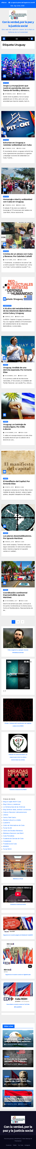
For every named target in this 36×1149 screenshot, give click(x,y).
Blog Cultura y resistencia (11, 804)
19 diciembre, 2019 (11, 375)
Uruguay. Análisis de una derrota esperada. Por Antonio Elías (17, 369)
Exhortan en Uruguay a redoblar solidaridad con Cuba (17, 143)
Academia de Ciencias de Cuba (13, 838)
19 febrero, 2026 (10, 94)
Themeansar (18, 1141)
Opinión (6, 364)
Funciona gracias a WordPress (12, 1138)
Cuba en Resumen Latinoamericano (15, 812)
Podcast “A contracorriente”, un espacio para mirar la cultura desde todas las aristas (18, 757)
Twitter (15, 1145)
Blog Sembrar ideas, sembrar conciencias (17, 809)
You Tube (20, 1145)
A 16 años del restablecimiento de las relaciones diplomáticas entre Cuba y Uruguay (17, 310)
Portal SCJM (7, 828)
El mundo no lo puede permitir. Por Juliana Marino (15, 1061)
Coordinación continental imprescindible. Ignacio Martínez (15, 595)
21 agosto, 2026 (11, 1044)
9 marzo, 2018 (9, 541)
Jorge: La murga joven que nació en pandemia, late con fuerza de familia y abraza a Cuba (16, 89)
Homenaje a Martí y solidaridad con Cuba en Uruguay (17, 200)
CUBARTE (6, 823)
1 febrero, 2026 (10, 205)
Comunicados (7, 305)
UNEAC (5, 815)
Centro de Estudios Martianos (13, 830)
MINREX (6, 846)
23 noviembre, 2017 (11, 600)
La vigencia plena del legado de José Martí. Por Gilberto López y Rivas (17, 1081)
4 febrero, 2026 (10, 148)
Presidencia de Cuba (10, 844)
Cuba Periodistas (8, 836)
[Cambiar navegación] (17, 39)
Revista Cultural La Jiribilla (12, 820)
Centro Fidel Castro (9, 817)
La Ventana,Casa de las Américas (14, 807)
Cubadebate (7, 841)
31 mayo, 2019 (9, 487)
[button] (29, 39)
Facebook (8, 1145)
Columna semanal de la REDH (18, 789)
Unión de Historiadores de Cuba (13, 825)
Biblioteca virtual (18, 878)
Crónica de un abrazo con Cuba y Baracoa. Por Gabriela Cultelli (17, 255)
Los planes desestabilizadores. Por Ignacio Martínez (17, 537)
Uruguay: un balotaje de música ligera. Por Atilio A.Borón (14, 426)
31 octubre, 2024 (11, 259)
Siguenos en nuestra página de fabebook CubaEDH (18, 935)
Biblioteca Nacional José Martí (13, 833)
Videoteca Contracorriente (18, 904)
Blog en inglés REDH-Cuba (12, 802)
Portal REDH (7, 849)
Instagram (27, 1145)
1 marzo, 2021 (9, 316)
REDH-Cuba (22, 94)
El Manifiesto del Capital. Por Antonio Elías (16, 482)
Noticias (6, 82)
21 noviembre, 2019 (11, 432)
